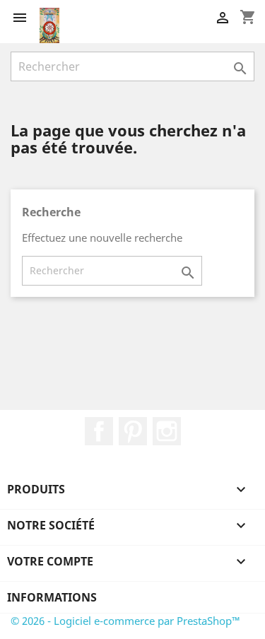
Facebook (99, 431)
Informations (52, 597)
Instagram (167, 431)
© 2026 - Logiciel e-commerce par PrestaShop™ (125, 621)
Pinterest (133, 431)
